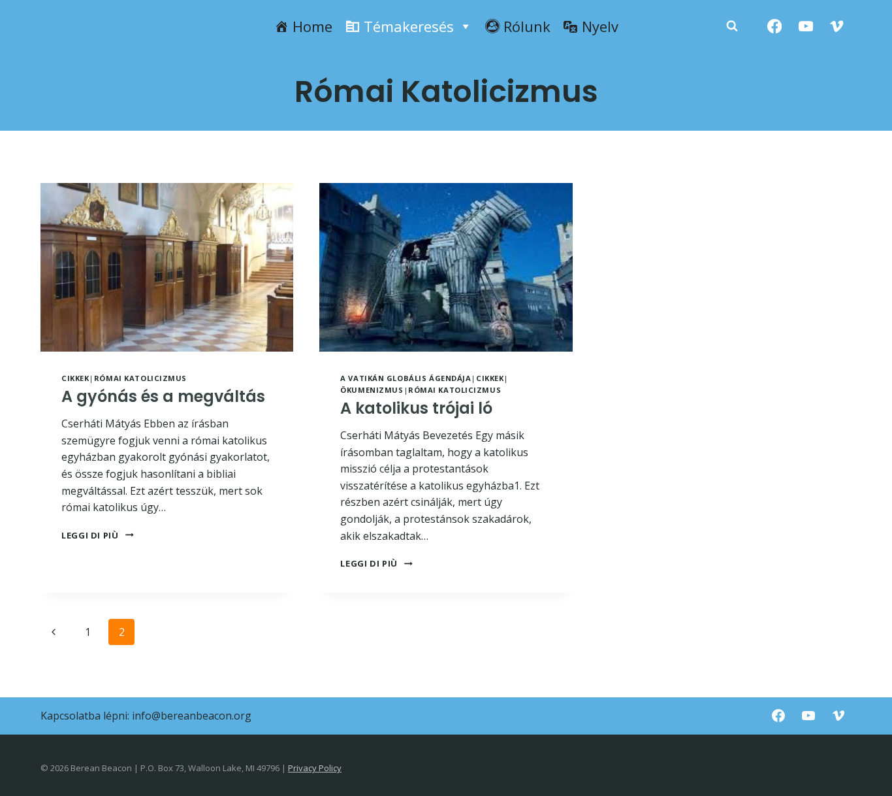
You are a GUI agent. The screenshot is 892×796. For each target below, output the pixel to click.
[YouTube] (805, 26)
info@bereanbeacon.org (191, 715)
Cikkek (75, 378)
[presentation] (166, 267)
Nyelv (600, 26)
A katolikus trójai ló (416, 408)
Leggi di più (97, 535)
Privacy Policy (315, 768)
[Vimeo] (837, 26)
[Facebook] (774, 26)
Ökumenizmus (371, 390)
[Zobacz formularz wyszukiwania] (732, 26)
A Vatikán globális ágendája (405, 378)
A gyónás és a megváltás (163, 396)
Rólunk (526, 26)
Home (312, 26)
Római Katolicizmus (140, 378)
